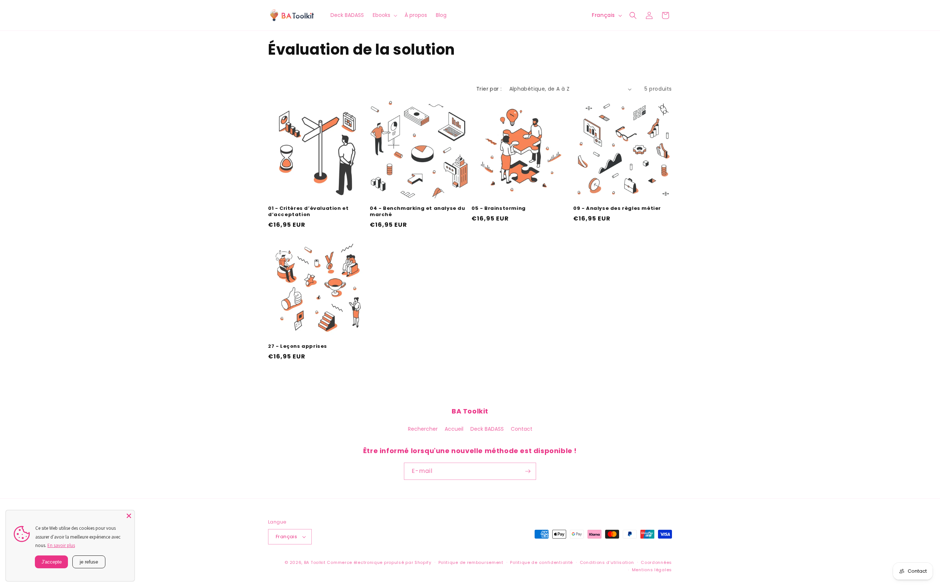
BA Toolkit (315, 562)
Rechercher (423, 429)
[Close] (129, 515)
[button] (384, 15)
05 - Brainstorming (498, 208)
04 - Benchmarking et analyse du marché (417, 211)
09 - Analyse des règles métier (617, 208)
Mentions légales (652, 570)
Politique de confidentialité (541, 562)
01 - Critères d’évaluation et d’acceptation (308, 211)
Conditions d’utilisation (607, 562)
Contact (521, 429)
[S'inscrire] (528, 471)
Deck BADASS (487, 429)
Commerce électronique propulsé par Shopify (379, 562)
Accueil (454, 429)
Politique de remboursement (470, 562)
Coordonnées (656, 562)
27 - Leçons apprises (297, 346)
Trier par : (489, 88)
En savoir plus (61, 545)
